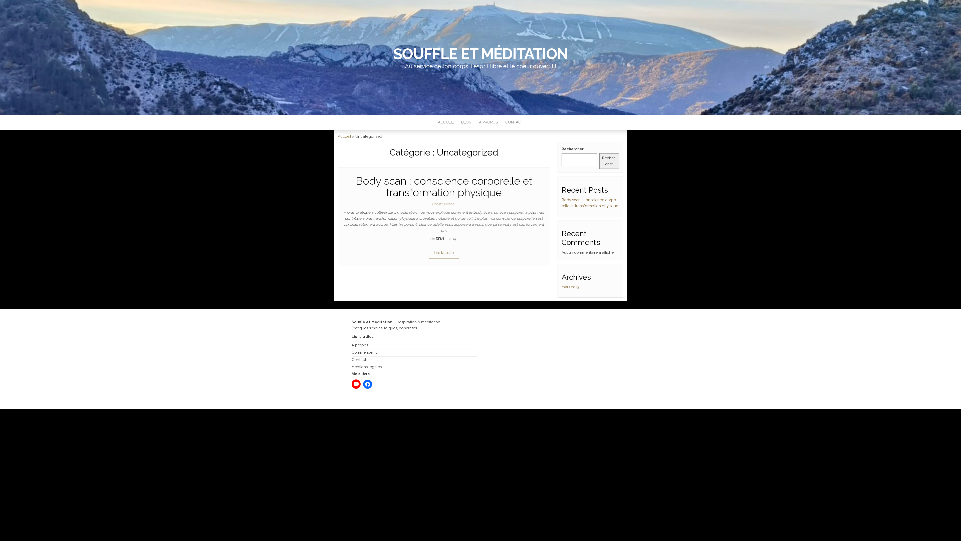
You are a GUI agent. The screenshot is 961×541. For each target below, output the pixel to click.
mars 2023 (570, 287)
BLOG (466, 122)
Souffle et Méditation (480, 54)
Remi (440, 239)
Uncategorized (443, 204)
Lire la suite (444, 252)
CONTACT (514, 122)
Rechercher (573, 149)
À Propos (488, 122)
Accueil (446, 122)
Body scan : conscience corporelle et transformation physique (444, 187)
